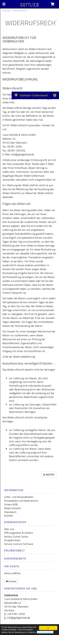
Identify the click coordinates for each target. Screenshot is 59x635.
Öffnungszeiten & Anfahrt (18, 533)
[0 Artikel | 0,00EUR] (53, 4)
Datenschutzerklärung (45, 632)
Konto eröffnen (12, 573)
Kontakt (8, 516)
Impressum (10, 512)
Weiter (49, 475)
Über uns (9, 529)
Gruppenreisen (12, 540)
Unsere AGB (11, 504)
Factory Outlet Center (16, 536)
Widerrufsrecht (12, 508)
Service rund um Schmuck (18, 544)
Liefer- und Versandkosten (18, 497)
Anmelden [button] (12, 581)
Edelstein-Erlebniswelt (33, 95)
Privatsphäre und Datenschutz (21, 501)
